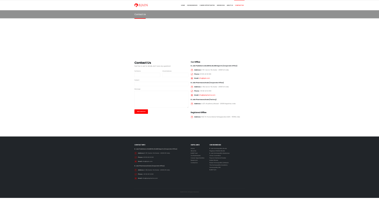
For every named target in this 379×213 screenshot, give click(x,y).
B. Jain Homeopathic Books (218, 148)
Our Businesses (192, 5)
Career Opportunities (207, 5)
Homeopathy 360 (215, 167)
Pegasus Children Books (217, 151)
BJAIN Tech (212, 170)
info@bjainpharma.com (207, 95)
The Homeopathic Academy (218, 165)
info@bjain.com (204, 78)
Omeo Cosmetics (215, 155)
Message (137, 89)
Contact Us (239, 5)
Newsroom (221, 5)
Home (183, 5)
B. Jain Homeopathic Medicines (219, 153)
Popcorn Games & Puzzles (217, 158)
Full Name (137, 71)
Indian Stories (213, 160)
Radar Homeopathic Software (219, 162)
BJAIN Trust (194, 153)
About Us (230, 5)
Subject (136, 80)
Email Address (167, 71)
